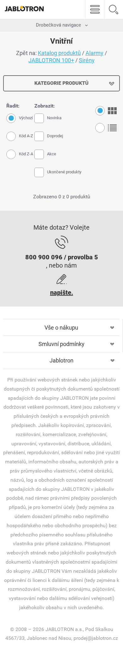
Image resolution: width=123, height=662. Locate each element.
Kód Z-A (26, 154)
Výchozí (26, 117)
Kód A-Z (26, 135)
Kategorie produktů (61, 83)
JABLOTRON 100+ (51, 60)
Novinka (54, 117)
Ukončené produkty (64, 172)
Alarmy (94, 53)
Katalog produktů (59, 53)
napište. (61, 292)
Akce (51, 154)
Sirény (87, 60)
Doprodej (55, 135)
